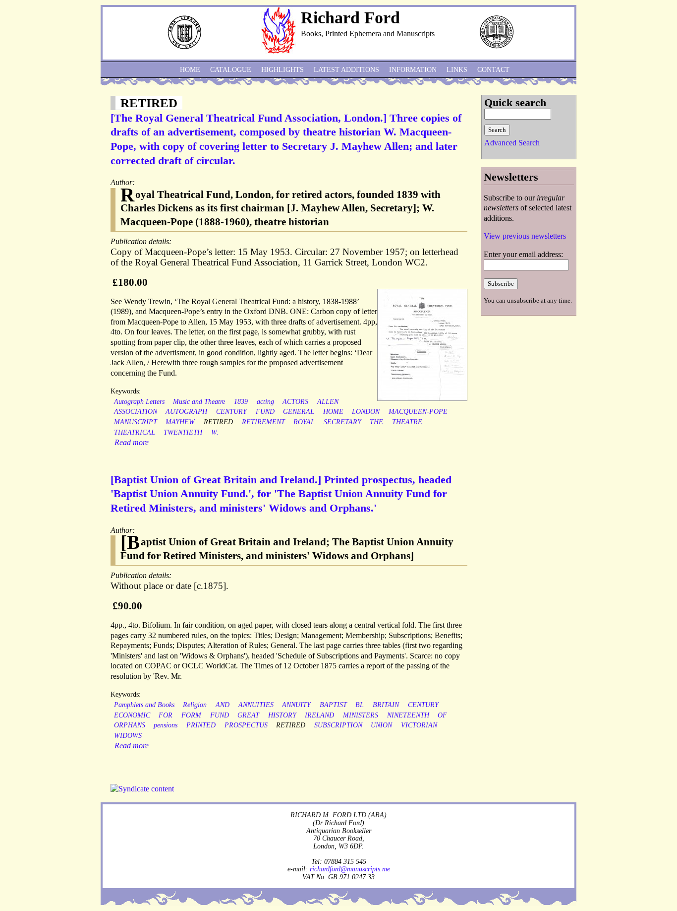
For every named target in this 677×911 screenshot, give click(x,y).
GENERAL (298, 411)
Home (190, 69)
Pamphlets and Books (144, 705)
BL (359, 705)
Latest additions (346, 69)
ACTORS (295, 401)
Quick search (515, 102)
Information (413, 69)
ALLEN (327, 401)
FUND (265, 411)
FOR (165, 715)
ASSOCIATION (135, 411)
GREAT (248, 715)
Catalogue (230, 69)
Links (457, 69)
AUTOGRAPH (186, 411)
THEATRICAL (134, 432)
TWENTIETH (183, 432)
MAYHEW (180, 422)
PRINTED (201, 725)
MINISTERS (360, 715)
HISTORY (282, 715)
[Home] (278, 51)
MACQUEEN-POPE (418, 411)
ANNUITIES (256, 705)
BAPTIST (333, 705)
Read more (131, 442)
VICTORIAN (419, 725)
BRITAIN (386, 705)
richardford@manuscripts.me (350, 869)
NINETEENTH (408, 715)
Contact (493, 69)
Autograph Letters (139, 401)
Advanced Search (512, 142)
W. (215, 432)
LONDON (366, 411)
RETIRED (218, 422)
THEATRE (407, 422)
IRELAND (319, 715)
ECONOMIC (132, 715)
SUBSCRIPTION (338, 725)
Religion (195, 705)
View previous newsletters (525, 236)
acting (265, 401)
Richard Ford (350, 17)
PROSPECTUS (246, 725)
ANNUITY (296, 705)
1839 (241, 401)
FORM (191, 715)
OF (442, 715)
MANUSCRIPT (135, 422)
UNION (381, 725)
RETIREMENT (263, 422)
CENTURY (231, 411)
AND (222, 705)
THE (376, 422)
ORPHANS (129, 725)
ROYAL (304, 422)
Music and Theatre (199, 401)
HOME (333, 411)
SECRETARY (342, 422)
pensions (165, 725)
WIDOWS (128, 735)
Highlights (282, 69)
